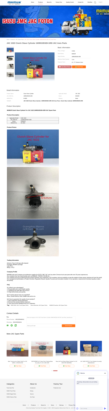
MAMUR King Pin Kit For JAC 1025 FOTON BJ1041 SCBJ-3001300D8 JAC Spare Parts (66, 362)
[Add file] (77, 408)
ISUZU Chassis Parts (12, 397)
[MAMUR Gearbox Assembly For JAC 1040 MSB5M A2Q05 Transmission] (91, 349)
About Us (49, 2)
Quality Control (70, 2)
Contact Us (80, 2)
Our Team (32, 397)
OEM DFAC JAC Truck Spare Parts (19, 305)
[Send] (105, 408)
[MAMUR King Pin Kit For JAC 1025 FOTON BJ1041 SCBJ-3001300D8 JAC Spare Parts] (66, 349)
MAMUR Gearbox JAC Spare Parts (58, 305)
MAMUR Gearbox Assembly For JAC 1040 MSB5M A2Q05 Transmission (91, 362)
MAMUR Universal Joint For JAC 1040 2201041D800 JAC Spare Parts (42, 362)
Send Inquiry (68, 325)
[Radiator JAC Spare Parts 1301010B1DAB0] (17, 349)
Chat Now (90, 2)
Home (32, 2)
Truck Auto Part (10, 388)
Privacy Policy (72, 405)
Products (40, 2)
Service (32, 394)
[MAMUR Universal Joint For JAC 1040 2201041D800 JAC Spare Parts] (42, 349)
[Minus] (105, 373)
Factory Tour (59, 2)
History (31, 391)
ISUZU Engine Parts (11, 394)
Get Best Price (65, 67)
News (52, 405)
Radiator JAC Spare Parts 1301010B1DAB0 (17, 361)
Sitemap (61, 405)
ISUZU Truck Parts (11, 391)
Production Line (57, 388)
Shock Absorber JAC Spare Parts (39, 305)
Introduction (33, 388)
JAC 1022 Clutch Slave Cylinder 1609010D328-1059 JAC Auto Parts (40, 39)
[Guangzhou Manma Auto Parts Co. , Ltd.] (14, 3)
